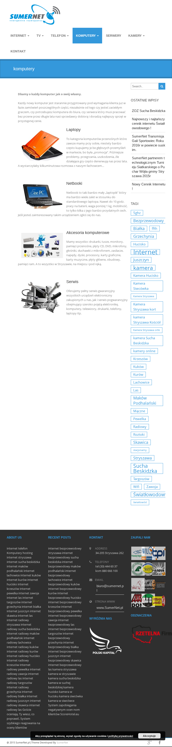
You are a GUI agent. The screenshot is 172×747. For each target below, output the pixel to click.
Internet (19, 35)
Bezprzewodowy (148, 220)
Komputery (14, 553)
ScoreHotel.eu (69, 714)
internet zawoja (28, 593)
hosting (28, 553)
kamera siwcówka (71, 696)
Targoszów (141, 479)
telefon (23, 548)
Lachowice (141, 382)
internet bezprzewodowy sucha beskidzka (63, 557)
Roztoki (139, 434)
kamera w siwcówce (61, 701)
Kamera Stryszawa (143, 296)
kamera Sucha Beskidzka (144, 340)
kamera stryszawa (64, 669)
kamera (143, 267)
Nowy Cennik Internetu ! (148, 186)
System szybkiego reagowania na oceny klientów (23, 723)
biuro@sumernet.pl (110, 588)
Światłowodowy (150, 494)
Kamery (135, 35)
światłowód (140, 502)
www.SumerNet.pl (110, 608)
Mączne (139, 411)
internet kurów (17, 580)
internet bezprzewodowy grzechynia (60, 637)
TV (39, 35)
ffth (154, 228)
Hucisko (139, 244)
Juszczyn (141, 259)
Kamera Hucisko (145, 275)
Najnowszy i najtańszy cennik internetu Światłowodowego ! (148, 123)
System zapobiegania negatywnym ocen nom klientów (64, 709)
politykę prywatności (120, 736)
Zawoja (152, 486)
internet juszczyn (18, 611)
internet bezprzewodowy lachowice (62, 575)
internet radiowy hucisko (23, 656)
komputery (86, 35)
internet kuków (30, 575)
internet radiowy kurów (22, 651)
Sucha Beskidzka (145, 468)
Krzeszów (140, 358)
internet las (14, 598)
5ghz (137, 212)
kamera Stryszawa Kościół (147, 319)
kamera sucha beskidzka (64, 678)
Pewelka (139, 418)
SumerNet (62, 742)
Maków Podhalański (144, 400)
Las (135, 390)
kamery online (144, 351)
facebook (159, 742)
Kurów (138, 374)
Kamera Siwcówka (140, 286)
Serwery (113, 35)
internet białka (31, 607)
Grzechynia (143, 236)
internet (12, 548)
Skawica (140, 442)
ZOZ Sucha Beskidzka (148, 111)
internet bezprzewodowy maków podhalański (64, 566)
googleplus (149, 742)
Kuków (138, 366)
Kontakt (18, 51)
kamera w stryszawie (62, 674)
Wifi (136, 486)
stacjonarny (140, 450)
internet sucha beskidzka (23, 562)
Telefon (59, 35)
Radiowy (139, 426)
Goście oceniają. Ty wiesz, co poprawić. (20, 714)
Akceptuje (149, 736)
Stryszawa (142, 458)
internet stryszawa (19, 557)
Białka (139, 228)
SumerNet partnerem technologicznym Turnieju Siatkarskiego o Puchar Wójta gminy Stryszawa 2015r (148, 167)
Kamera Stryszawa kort (144, 306)
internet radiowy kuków (23, 647)
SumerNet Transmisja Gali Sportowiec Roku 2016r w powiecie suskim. (148, 143)
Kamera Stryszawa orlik (146, 330)
